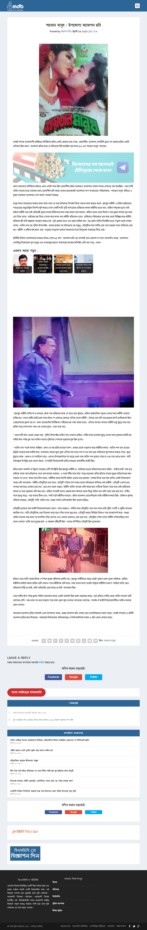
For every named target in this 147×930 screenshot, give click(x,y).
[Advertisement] (73, 296)
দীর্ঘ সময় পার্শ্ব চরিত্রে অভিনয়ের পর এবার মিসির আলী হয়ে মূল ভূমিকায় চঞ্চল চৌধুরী (41, 770)
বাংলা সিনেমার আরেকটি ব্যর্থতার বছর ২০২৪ (29, 712)
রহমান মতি (66, 31)
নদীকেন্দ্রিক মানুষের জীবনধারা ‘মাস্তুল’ (24, 760)
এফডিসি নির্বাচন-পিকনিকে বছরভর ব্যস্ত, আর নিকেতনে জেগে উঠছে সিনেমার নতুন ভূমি (43, 791)
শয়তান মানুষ (110, 640)
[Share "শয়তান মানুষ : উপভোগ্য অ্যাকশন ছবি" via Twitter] (49, 641)
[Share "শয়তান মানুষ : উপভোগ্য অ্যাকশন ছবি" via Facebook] (44, 641)
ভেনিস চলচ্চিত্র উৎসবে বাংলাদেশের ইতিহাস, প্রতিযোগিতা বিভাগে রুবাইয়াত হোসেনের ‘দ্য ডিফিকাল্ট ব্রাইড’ (50, 740)
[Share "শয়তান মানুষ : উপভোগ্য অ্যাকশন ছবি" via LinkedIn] (72, 641)
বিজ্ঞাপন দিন (121, 926)
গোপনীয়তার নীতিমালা (97, 926)
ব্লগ (90, 31)
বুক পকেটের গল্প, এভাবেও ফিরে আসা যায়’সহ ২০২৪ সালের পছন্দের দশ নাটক (43, 720)
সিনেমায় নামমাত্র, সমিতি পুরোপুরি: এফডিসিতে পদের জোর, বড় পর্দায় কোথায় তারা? (41, 781)
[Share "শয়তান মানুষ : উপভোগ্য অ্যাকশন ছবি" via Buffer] (78, 641)
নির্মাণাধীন (56, 896)
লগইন (41, 662)
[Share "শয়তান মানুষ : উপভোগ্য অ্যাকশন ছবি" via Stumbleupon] (84, 641)
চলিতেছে (56, 889)
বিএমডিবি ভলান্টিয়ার (80, 926)
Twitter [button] (93, 677)
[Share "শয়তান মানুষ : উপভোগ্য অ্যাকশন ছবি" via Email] (90, 641)
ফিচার (55, 882)
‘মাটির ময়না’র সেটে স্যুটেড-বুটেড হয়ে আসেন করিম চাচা (31, 750)
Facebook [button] (53, 677)
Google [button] (73, 677)
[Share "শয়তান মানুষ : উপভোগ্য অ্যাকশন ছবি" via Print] (95, 641)
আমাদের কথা (65, 926)
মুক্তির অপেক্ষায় (58, 903)
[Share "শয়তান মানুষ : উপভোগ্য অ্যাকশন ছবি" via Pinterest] (67, 641)
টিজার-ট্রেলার (57, 910)
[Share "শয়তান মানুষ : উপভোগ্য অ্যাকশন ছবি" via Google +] (55, 641)
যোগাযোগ (111, 926)
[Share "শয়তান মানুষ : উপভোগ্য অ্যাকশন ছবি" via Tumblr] (61, 641)
